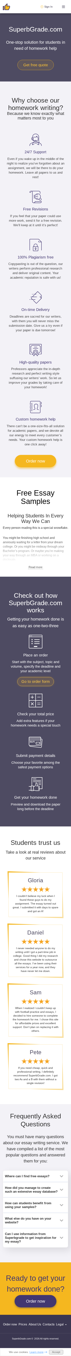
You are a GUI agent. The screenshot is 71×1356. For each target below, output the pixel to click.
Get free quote (35, 65)
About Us (35, 1324)
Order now (35, 461)
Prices (23, 1324)
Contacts (49, 1324)
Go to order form (35, 681)
